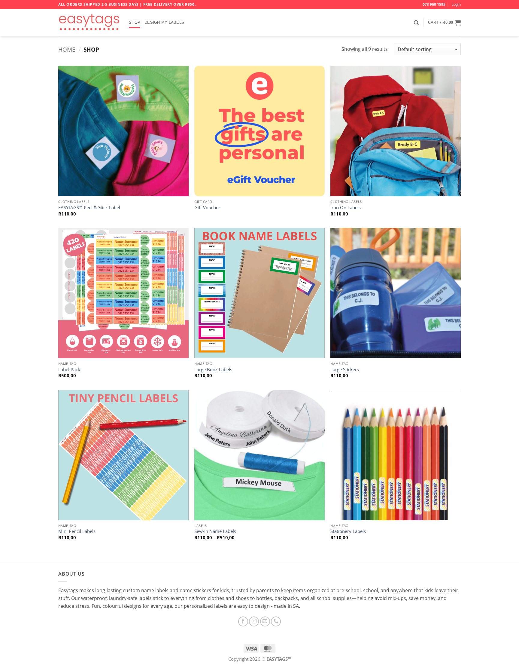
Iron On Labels (345, 207)
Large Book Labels (213, 369)
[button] (456, 4)
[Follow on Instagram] (254, 621)
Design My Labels (164, 22)
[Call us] (276, 621)
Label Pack (69, 369)
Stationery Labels (348, 531)
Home (66, 49)
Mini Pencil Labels (77, 531)
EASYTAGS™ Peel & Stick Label (89, 207)
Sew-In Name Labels (215, 531)
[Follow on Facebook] (243, 621)
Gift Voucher (207, 207)
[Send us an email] (265, 621)
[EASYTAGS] (89, 23)
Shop (134, 22)
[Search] (416, 23)
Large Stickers (344, 369)
